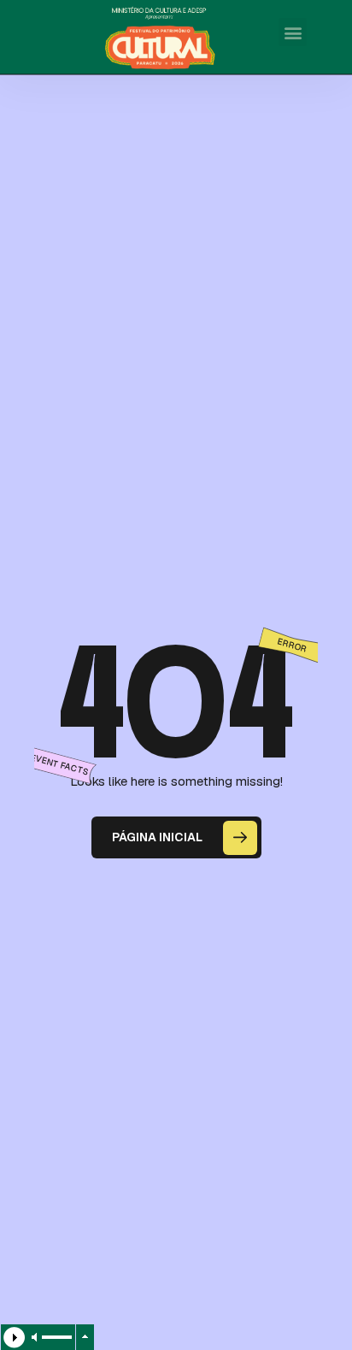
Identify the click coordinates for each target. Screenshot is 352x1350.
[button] (293, 32)
